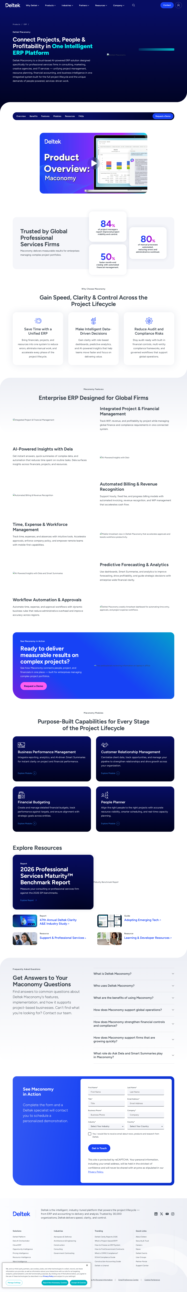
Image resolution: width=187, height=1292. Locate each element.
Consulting (58, 1249)
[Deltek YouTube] (167, 1213)
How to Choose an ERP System (107, 1245)
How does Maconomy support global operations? (128, 1009)
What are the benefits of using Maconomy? (123, 997)
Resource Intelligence (22, 1257)
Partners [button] (84, 6)
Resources (70, 116)
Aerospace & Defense (63, 1237)
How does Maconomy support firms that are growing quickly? (124, 1039)
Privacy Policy (48, 1276)
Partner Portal (141, 1261)
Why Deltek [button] (32, 6)
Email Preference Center (128, 1280)
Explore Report (27, 900)
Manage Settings (14, 1283)
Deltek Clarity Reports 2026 (106, 1237)
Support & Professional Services (62, 937)
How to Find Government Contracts (109, 1249)
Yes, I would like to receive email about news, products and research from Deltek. (125, 1135)
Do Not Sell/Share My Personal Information (95, 1280)
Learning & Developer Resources (146, 937)
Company (131, 1110)
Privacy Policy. (96, 1172)
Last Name (131, 1087)
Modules (57, 116)
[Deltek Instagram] (172, 1213)
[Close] (87, 1265)
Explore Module (25, 773)
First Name (92, 1087)
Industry (91, 1122)
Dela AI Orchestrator (21, 1241)
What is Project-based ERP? (106, 1241)
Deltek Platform (19, 1237)
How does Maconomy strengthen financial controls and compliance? (129, 1023)
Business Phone (94, 1110)
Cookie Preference (152, 1280)
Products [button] (50, 6)
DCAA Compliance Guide (105, 1257)
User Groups (141, 1257)
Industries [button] (67, 6)
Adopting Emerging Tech (141, 920)
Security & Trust (142, 1241)
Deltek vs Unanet (102, 1265)
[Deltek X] (161, 1213)
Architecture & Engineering (65, 1241)
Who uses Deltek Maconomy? (114, 985)
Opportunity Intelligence (23, 1249)
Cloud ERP (17, 1245)
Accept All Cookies (78, 1283)
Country (130, 1122)
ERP (25, 24)
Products (16, 24)
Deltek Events (141, 1253)
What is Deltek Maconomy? (112, 973)
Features (45, 116)
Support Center (142, 1265)
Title (90, 1099)
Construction (59, 1245)
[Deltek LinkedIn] (155, 1213)
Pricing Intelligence (20, 1253)
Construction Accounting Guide (108, 1261)
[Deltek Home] (13, 5)
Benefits (34, 116)
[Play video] (93, 163)
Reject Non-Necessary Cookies (55, 1283)
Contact (167, 5)
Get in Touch (99, 1148)
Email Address (133, 1099)
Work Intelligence (20, 1261)
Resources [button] (101, 6)
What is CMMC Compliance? (106, 1253)
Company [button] (118, 6)
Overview (21, 116)
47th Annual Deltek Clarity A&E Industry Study (58, 921)
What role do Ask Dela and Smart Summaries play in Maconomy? (128, 1055)
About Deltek (141, 1237)
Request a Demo (162, 116)
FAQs (81, 116)
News (138, 1249)
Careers (139, 1245)
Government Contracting (64, 1253)
